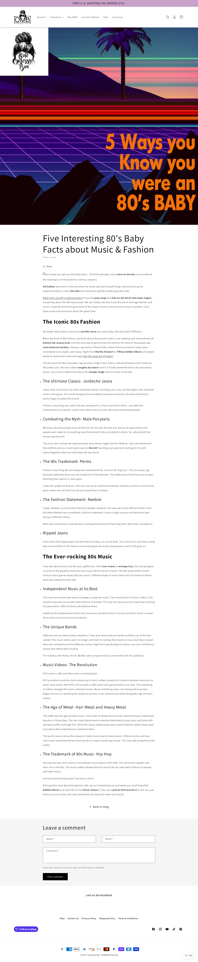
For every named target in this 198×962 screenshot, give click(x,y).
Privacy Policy (89, 918)
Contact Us (73, 918)
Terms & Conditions (128, 918)
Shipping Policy (107, 918)
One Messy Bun (93, 955)
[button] (57, 17)
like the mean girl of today (97, 356)
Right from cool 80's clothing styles (62, 298)
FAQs (62, 918)
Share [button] (49, 266)
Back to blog (101, 806)
